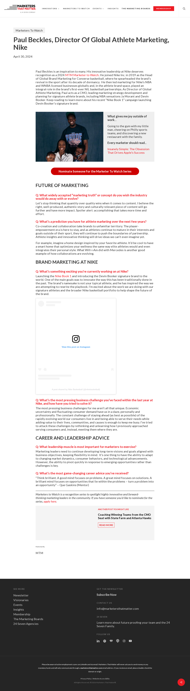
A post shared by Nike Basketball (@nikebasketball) (76, 389)
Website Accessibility (101, 679)
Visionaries (20, 600)
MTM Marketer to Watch (82, 75)
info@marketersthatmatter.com (118, 608)
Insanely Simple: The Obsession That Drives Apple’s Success (128, 150)
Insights (18, 609)
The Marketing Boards (28, 619)
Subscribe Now (107, 594)
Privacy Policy (86, 679)
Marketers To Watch (29, 30)
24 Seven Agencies (25, 623)
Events (17, 604)
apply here (50, 501)
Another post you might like (113, 509)
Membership (21, 614)
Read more (106, 525)
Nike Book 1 (63, 276)
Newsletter (21, 595)
